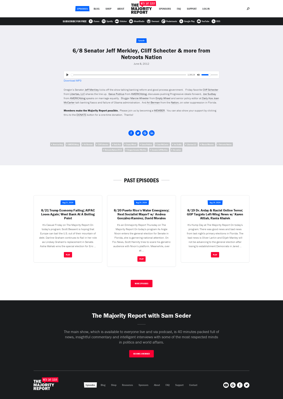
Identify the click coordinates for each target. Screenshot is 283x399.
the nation (177, 149)
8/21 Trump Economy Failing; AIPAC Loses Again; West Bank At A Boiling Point (68, 214)
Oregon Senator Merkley (136, 149)
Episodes (82, 8)
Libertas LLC (191, 144)
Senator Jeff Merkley (160, 149)
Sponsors (165, 8)
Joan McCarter (163, 144)
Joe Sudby (178, 144)
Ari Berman (153, 102)
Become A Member (141, 353)
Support (192, 8)
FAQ (179, 8)
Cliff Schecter (210, 89)
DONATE (81, 115)
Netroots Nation (225, 144)
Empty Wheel (163, 98)
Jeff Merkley (91, 89)
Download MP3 (72, 80)
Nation (175, 102)
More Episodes (141, 283)
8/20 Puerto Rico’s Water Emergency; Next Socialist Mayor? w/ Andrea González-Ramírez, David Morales (141, 214)
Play (68, 254)
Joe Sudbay (209, 94)
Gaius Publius (116, 94)
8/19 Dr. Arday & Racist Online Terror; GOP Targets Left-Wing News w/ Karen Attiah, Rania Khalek (215, 214)
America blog (58, 144)
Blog (97, 8)
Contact (193, 385)
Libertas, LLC (77, 94)
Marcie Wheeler (139, 98)
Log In (206, 8)
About (120, 8)
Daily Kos (207, 98)
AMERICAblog (139, 94)
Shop (108, 8)
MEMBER (159, 110)
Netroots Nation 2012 (113, 149)
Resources (127, 385)
